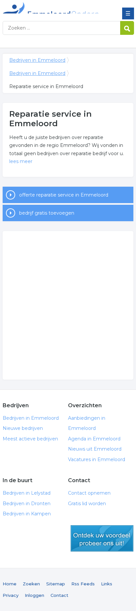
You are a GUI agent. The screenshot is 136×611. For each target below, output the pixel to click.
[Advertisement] (68, 305)
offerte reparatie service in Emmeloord (63, 195)
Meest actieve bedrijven (30, 439)
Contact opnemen (89, 493)
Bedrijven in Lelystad (27, 493)
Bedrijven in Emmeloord (50, 7)
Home (10, 583)
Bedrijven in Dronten (27, 503)
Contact (59, 595)
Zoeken (31, 583)
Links (106, 583)
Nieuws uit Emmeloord (94, 449)
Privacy (10, 595)
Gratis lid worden (87, 503)
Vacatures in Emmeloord (96, 459)
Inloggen (34, 595)
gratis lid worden (102, 538)
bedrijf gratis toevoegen (46, 213)
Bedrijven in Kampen (27, 514)
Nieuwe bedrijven (23, 428)
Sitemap (55, 583)
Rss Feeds (83, 583)
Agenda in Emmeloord (94, 439)
